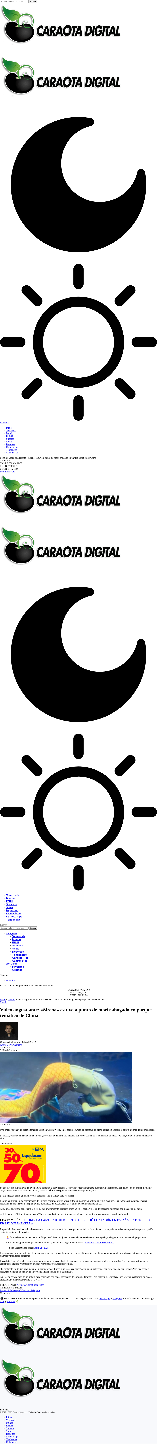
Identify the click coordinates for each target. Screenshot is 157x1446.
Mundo (11, 999)
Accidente (21, 1285)
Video (41, 1285)
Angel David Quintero (11, 1044)
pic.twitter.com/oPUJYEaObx (99, 1242)
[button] (7, 471)
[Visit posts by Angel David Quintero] (9, 1039)
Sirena (35, 1285)
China (29, 1285)
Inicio (3, 999)
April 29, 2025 (41, 1247)
